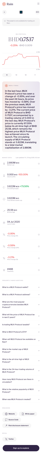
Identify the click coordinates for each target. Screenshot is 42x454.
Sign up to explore (21, 448)
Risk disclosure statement (19, 425)
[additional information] (39, 164)
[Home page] (7, 4)
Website (12, 414)
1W (16, 75)
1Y (35, 75)
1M (26, 75)
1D (7, 75)
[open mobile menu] (38, 4)
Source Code (13, 419)
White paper (29, 414)
